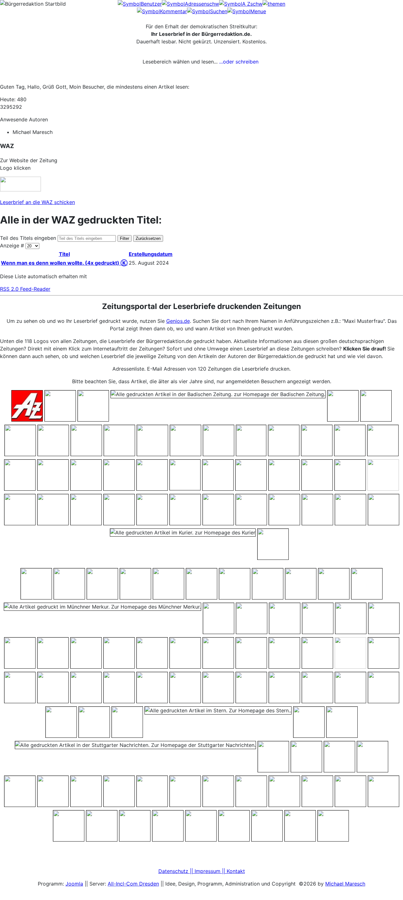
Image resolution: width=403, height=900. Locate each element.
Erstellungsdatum (151, 254)
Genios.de (178, 321)
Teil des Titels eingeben (29, 238)
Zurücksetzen (148, 238)
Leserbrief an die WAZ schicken (37, 202)
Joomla (74, 884)
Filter (124, 238)
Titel (64, 254)
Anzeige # (13, 245)
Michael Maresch (345, 884)
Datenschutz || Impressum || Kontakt (201, 871)
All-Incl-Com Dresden (133, 884)
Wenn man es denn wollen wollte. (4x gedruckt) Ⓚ (64, 263)
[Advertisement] (354, 17)
